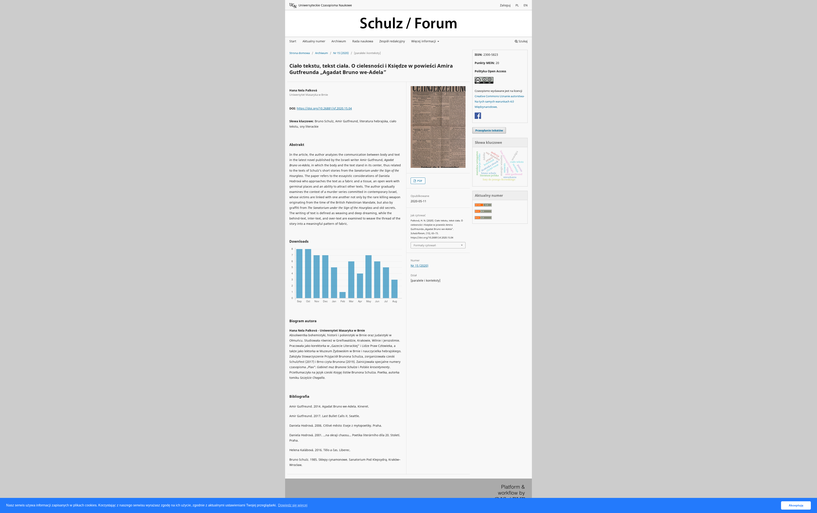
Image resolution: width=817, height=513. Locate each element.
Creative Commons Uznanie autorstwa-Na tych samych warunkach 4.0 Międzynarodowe (499, 101)
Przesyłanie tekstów (489, 130)
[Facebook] (478, 118)
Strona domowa (299, 53)
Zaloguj (505, 5)
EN (526, 5)
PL (517, 5)
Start (292, 41)
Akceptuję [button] (796, 505)
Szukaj (523, 41)
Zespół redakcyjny (392, 41)
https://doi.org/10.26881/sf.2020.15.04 (324, 108)
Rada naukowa (362, 41)
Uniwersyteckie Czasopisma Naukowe (325, 5)
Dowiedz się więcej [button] (292, 505)
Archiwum (338, 41)
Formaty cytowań (425, 245)
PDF (419, 181)
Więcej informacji (424, 41)
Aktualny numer (314, 41)
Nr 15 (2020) (341, 53)
